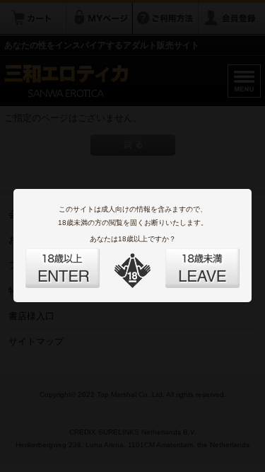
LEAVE (187, 259)
